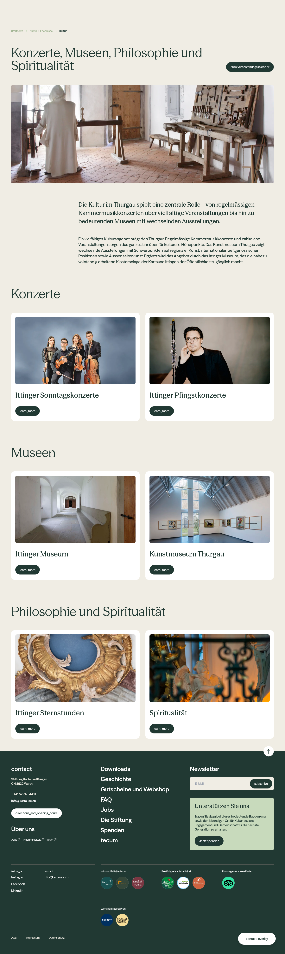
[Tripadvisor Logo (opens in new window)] (228, 883)
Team (50, 839)
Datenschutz (57, 937)
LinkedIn (17, 891)
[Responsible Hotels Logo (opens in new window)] (122, 883)
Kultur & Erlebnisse (41, 31)
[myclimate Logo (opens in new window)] (183, 883)
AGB (14, 937)
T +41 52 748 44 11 (23, 794)
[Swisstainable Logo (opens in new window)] (168, 883)
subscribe (261, 784)
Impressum (33, 937)
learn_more (27, 411)
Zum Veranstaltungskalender (250, 67)
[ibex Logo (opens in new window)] (199, 883)
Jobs (14, 839)
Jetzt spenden (209, 841)
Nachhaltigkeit (32, 839)
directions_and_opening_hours (36, 813)
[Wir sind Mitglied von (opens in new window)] (107, 920)
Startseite (17, 31)
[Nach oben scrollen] (268, 751)
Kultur (63, 31)
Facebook (18, 884)
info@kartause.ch (23, 801)
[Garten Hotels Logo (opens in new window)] (107, 883)
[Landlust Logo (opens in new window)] (138, 883)
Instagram (18, 877)
